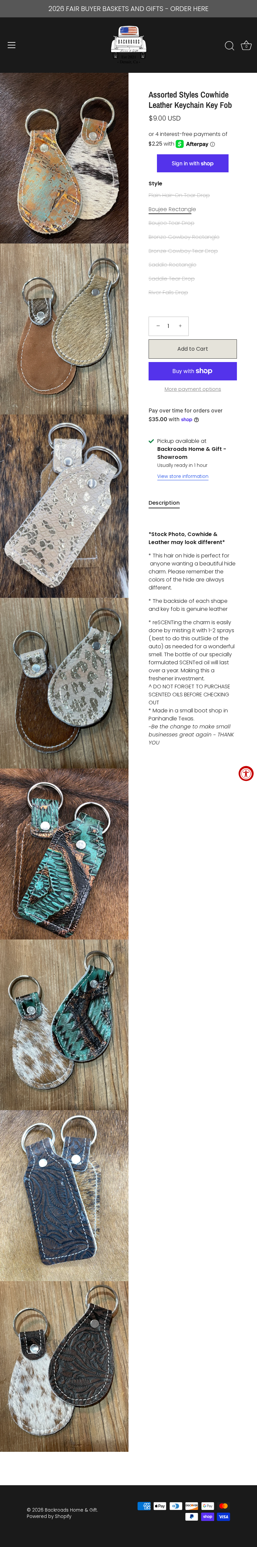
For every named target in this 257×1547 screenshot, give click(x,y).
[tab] (167, 503)
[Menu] (11, 45)
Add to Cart (192, 349)
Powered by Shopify (49, 1516)
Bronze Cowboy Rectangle (184, 237)
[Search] (229, 46)
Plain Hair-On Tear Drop (179, 195)
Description (164, 503)
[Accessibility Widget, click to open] (246, 773)
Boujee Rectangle (172, 209)
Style (155, 183)
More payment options (193, 389)
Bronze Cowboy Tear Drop (183, 251)
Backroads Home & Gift (71, 1510)
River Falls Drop (168, 292)
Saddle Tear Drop (172, 279)
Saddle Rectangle (172, 265)
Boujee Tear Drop (171, 223)
